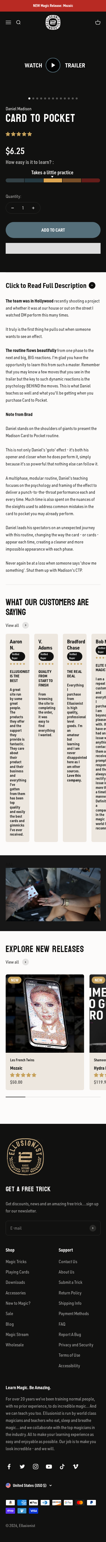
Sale (9, 1313)
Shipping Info (70, 1303)
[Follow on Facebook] (9, 1466)
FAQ (62, 1324)
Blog (10, 1324)
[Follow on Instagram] (35, 1466)
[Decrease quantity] (12, 207)
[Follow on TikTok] (62, 1466)
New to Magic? (18, 1303)
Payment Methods (74, 1313)
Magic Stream (17, 1334)
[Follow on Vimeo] (75, 1466)
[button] (19, 134)
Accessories (16, 1292)
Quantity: (13, 196)
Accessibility (69, 1365)
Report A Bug (70, 1334)
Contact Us (68, 1261)
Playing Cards (17, 1271)
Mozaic (16, 1068)
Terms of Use (69, 1355)
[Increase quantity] (33, 207)
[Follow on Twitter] (22, 1466)
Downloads (15, 1282)
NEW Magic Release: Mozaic (53, 5)
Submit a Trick (70, 1282)
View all (12, 625)
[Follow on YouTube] (49, 1466)
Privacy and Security (76, 1344)
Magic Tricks (16, 1261)
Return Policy (70, 1292)
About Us (66, 1271)
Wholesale (15, 1344)
